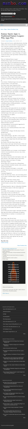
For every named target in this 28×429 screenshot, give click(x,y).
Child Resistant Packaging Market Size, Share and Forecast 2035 (13, 386)
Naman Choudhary (9, 40)
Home (2, 29)
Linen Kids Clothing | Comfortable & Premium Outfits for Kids (13, 355)
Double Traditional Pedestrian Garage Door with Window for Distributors (14, 369)
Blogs (5, 29)
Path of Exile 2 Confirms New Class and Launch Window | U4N (14, 415)
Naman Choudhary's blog (13, 29)
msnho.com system (10, 425)
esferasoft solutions (6, 311)
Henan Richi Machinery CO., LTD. (9, 309)
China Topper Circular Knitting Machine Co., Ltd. (12, 324)
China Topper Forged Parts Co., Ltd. (10, 331)
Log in (2, 16)
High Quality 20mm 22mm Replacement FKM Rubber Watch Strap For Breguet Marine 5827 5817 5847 (13, 358)
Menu (2, 25)
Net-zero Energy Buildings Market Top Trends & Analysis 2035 (14, 397)
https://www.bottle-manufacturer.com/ (10, 248)
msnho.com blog (4, 242)
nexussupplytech (6, 316)
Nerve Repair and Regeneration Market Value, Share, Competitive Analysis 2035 (13, 394)
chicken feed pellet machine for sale (10, 348)
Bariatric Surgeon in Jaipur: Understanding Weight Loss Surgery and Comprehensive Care (14, 404)
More (24, 333)
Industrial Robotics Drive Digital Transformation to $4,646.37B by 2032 (12, 401)
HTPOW (4, 314)
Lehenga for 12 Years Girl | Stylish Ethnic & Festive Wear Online (14, 362)
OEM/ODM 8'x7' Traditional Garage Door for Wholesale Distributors (13, 345)
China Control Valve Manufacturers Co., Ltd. (11, 326)
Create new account (8, 16)
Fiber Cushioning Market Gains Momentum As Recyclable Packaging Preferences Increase (12, 411)
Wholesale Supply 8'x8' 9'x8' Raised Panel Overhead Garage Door (13, 341)
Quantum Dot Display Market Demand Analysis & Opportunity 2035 (12, 390)
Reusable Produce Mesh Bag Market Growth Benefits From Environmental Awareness (13, 383)
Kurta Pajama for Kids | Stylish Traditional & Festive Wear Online (14, 365)
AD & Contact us (6, 293)
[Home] (14, 3)
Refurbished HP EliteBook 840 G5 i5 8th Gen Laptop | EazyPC (13, 351)
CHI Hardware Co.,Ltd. (7, 329)
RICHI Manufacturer (7, 319)
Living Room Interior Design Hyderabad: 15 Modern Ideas (13, 408)
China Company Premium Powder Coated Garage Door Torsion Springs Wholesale (14, 372)
